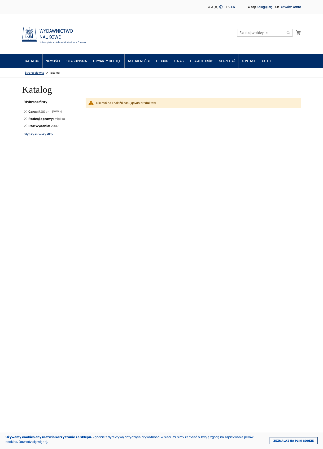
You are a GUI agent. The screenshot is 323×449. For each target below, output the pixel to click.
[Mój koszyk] (298, 32)
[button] (228, 7)
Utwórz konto (291, 7)
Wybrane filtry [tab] (35, 102)
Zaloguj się (265, 7)
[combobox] (265, 33)
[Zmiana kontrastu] (221, 6)
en (233, 7)
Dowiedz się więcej (33, 442)
